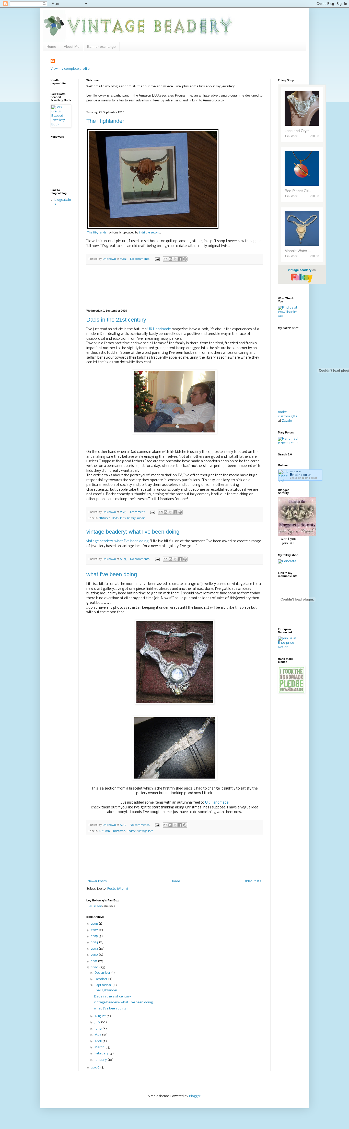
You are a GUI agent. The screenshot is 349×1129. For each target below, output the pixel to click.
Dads (115, 518)
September (103, 985)
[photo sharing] (152, 228)
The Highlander (105, 121)
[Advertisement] (175, 287)
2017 (95, 930)
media (141, 518)
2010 (95, 967)
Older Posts (252, 881)
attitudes (104, 518)
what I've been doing (111, 574)
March (100, 1047)
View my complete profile (70, 68)
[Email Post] (157, 259)
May (98, 1035)
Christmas (118, 831)
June (98, 1028)
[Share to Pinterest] (185, 259)
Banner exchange (101, 46)
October (101, 979)
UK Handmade (159, 329)
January (101, 1060)
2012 (95, 955)
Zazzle (287, 420)
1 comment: (138, 512)
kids (123, 518)
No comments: (140, 259)
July (98, 1022)
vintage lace (145, 831)
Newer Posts (97, 881)
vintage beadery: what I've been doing (132, 531)
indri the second (149, 232)
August (101, 1016)
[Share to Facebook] (180, 259)
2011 (94, 961)
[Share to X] (175, 259)
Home (51, 46)
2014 (95, 942)
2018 (95, 923)
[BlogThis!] (170, 259)
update (131, 831)
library (131, 518)
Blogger (195, 1096)
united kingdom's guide (303, 477)
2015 (94, 936)
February (102, 1053)
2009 (95, 1067)
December (103, 972)
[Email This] (165, 259)
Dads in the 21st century (116, 319)
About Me (71, 46)
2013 (95, 948)
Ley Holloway (95, 906)
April (98, 1041)
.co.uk (300, 475)
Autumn (104, 831)
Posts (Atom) (117, 888)
